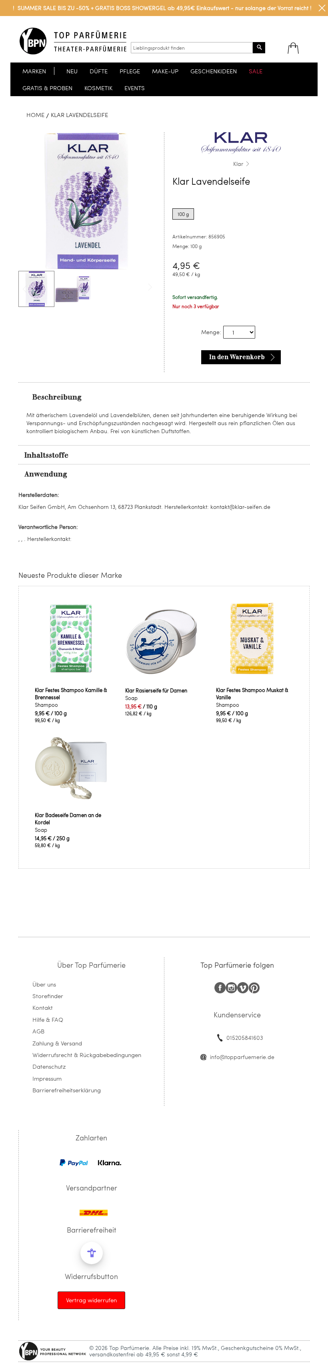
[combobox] (192, 47)
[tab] (164, 396)
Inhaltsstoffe (46, 455)
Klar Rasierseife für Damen (156, 690)
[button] (73, 289)
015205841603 (244, 1037)
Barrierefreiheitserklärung (66, 1090)
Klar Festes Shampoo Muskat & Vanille (252, 693)
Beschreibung (57, 397)
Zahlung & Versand (57, 1043)
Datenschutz (49, 1066)
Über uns (44, 984)
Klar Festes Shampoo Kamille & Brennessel (71, 693)
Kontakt (42, 1007)
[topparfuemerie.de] (73, 41)
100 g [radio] (183, 214)
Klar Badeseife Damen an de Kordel (68, 818)
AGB (38, 1031)
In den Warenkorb (237, 357)
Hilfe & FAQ (47, 1019)
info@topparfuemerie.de (242, 1057)
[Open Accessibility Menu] (91, 1253)
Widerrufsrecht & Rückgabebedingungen (86, 1055)
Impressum (47, 1078)
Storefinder (47, 996)
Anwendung (45, 474)
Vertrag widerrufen (91, 1300)
